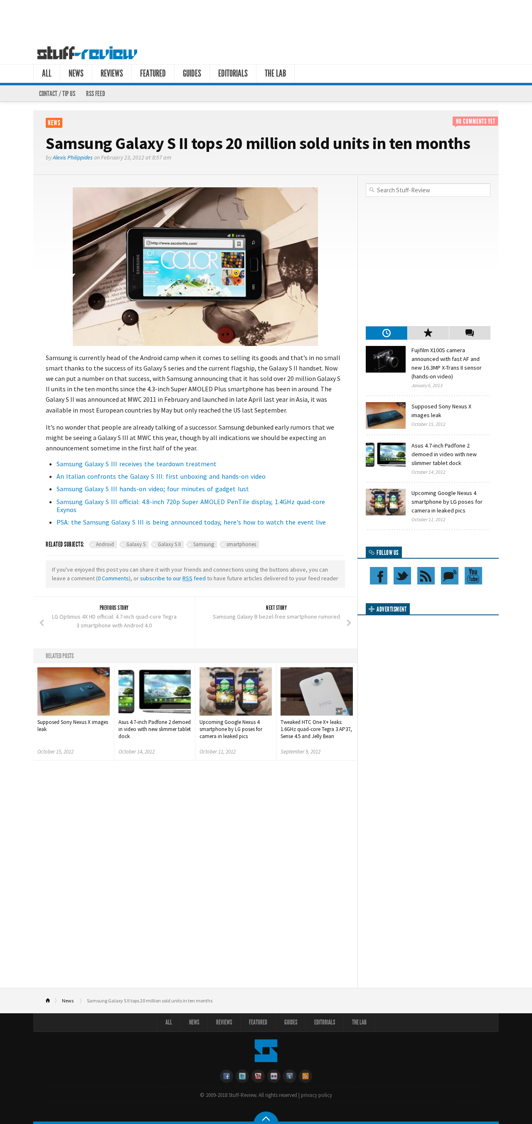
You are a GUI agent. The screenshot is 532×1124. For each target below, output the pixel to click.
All (47, 73)
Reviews (112, 73)
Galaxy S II (169, 544)
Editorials (233, 73)
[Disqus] (195, 877)
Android (105, 544)
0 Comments (113, 578)
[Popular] (428, 333)
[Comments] (469, 333)
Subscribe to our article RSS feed (426, 575)
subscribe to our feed (173, 578)
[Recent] (386, 333)
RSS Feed (95, 93)
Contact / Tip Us (57, 93)
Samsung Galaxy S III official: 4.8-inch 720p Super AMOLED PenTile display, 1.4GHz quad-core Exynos (191, 505)
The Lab (275, 73)
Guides (192, 73)
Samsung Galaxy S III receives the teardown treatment (137, 464)
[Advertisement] (266, 20)
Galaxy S (135, 544)
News (76, 73)
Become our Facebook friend (378, 575)
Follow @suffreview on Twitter (402, 575)
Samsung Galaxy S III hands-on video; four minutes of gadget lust (153, 489)
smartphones (241, 544)
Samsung (203, 544)
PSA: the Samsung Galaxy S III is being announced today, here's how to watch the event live (191, 522)
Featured (153, 73)
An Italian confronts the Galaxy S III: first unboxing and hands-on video (161, 476)
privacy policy (316, 1095)
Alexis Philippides (73, 157)
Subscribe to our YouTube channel (473, 575)
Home (51, 1000)
